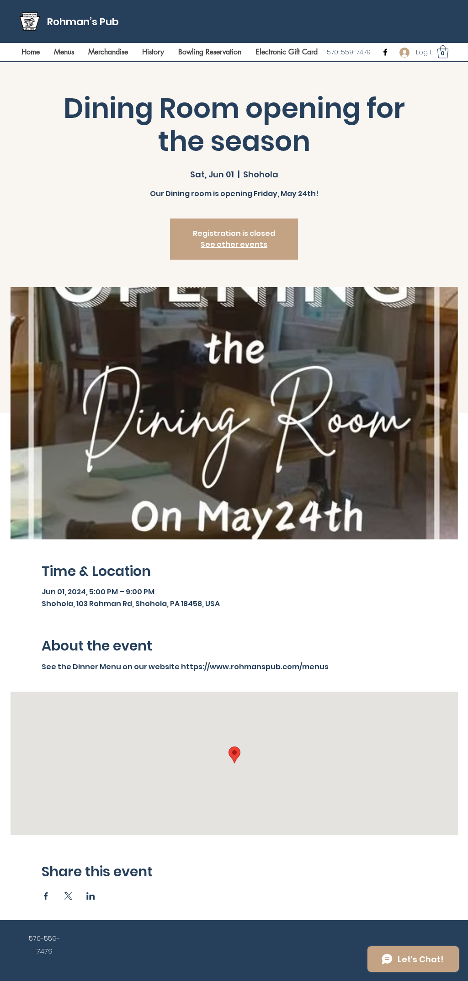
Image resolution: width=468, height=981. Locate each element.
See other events (234, 244)
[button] (442, 52)
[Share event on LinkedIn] (90, 896)
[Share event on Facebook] (46, 896)
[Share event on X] (68, 896)
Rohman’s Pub (83, 22)
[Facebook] (385, 52)
